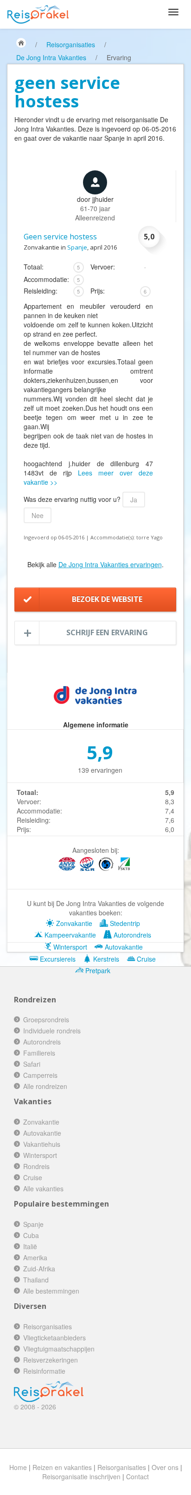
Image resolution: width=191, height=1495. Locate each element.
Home (18, 1467)
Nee (38, 515)
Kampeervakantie (69, 934)
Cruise (145, 958)
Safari (31, 1064)
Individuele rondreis (52, 1030)
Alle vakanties (43, 1188)
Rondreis (36, 1166)
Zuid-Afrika (39, 1268)
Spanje (77, 247)
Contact (137, 1476)
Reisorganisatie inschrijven (81, 1476)
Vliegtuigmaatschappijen (59, 1348)
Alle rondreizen (45, 1086)
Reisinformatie (44, 1371)
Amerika (35, 1257)
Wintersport (69, 946)
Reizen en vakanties (62, 1467)
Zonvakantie (73, 923)
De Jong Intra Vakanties (51, 57)
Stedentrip (124, 923)
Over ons (165, 1467)
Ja (133, 499)
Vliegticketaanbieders (54, 1337)
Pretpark (96, 970)
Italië (30, 1246)
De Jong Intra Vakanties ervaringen (110, 564)
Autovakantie (123, 946)
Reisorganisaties (70, 44)
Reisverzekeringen (50, 1359)
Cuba (31, 1235)
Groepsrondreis (46, 1019)
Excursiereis (57, 958)
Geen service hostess (60, 236)
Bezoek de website (107, 599)
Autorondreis (131, 934)
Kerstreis (105, 958)
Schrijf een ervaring (107, 632)
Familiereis (39, 1052)
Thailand (36, 1279)
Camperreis (40, 1075)
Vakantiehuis (41, 1144)
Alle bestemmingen (51, 1290)
